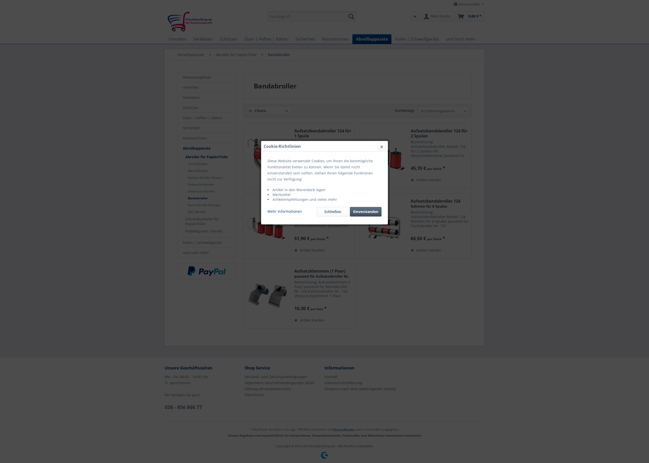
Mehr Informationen (284, 211)
